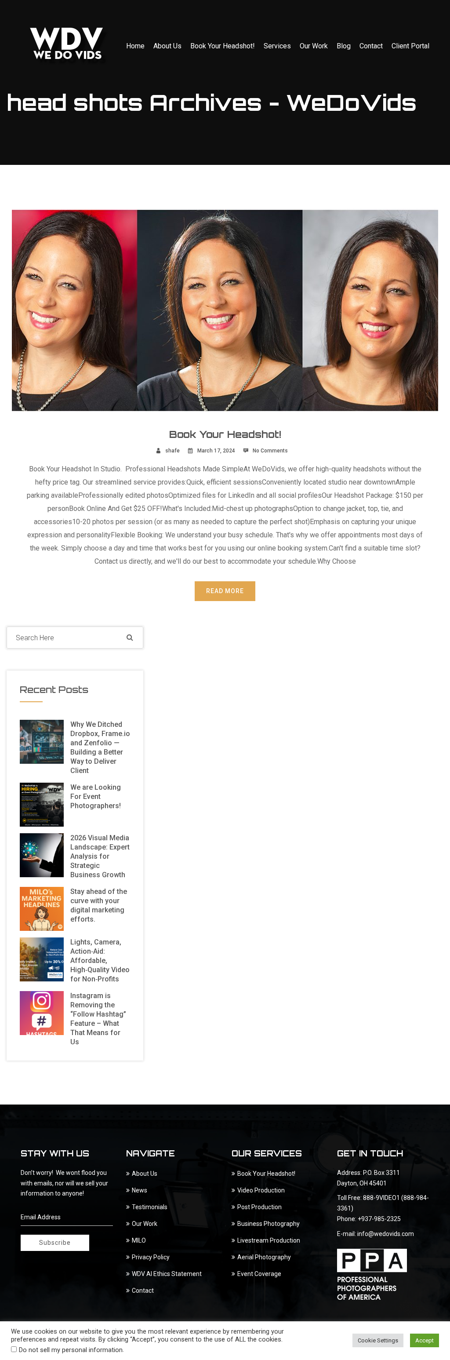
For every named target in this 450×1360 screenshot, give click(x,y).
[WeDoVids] (69, 46)
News (139, 1190)
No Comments (270, 451)
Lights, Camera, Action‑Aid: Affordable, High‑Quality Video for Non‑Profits (100, 960)
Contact (371, 46)
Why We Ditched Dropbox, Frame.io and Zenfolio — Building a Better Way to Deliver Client (100, 747)
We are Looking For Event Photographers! (95, 796)
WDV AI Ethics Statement (167, 1273)
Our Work (314, 46)
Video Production (261, 1190)
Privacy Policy (151, 1257)
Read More (225, 590)
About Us (167, 46)
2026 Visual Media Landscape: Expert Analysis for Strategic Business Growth (100, 856)
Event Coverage (259, 1273)
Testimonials (149, 1207)
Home (135, 46)
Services (277, 46)
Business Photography (268, 1223)
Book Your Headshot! (222, 46)
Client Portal (410, 46)
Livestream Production (268, 1240)
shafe (172, 451)
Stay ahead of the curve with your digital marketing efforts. (98, 905)
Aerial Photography (264, 1257)
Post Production (259, 1207)
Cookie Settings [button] (378, 1340)
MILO (139, 1240)
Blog (344, 46)
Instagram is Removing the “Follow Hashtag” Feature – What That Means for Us (98, 1019)
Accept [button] (424, 1340)
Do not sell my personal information (71, 1350)
